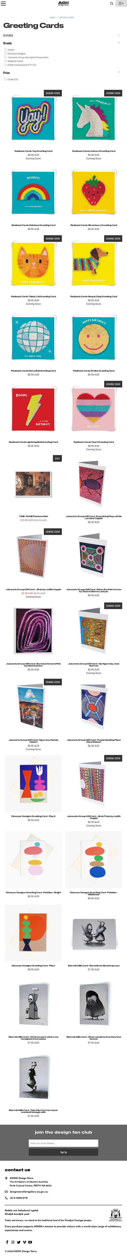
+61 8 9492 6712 (19, 1197)
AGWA (10, 49)
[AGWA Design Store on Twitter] (18, 1242)
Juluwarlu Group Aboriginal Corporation (28, 57)
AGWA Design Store (25, 1251)
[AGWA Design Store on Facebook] (7, 1242)
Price (6, 72)
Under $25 (12, 79)
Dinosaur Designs (16, 53)
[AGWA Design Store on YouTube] (30, 1242)
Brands (7, 43)
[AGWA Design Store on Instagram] (13, 1242)
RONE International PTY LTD (21, 65)
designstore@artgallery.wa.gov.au (29, 1191)
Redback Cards (15, 61)
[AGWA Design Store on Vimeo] (24, 1242)
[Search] (112, 3)
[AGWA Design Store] (63, 3)
